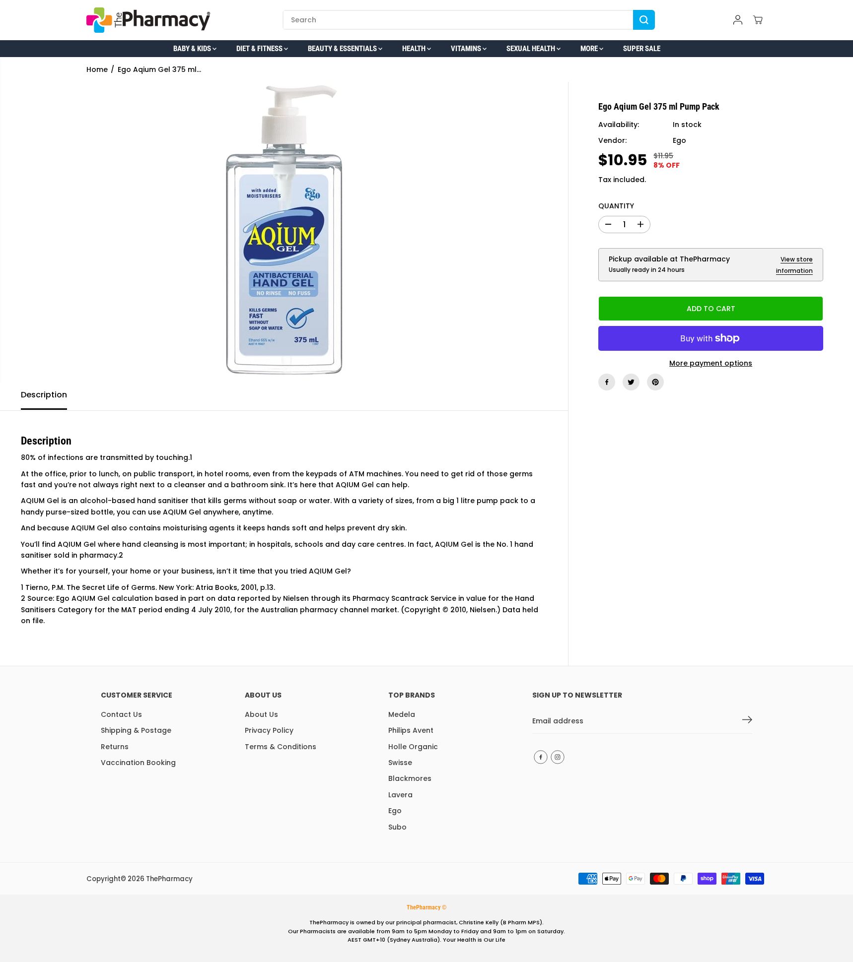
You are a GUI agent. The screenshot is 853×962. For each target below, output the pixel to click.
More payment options (710, 363)
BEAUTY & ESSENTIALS (343, 48)
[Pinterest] (655, 382)
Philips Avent (410, 730)
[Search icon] (644, 20)
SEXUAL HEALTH (531, 48)
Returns (115, 747)
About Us (261, 714)
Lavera (400, 795)
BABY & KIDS (193, 48)
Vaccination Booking (138, 763)
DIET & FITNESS (260, 48)
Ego (679, 140)
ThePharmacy (169, 879)
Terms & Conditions (280, 747)
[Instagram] (557, 757)
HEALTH (414, 48)
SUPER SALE (641, 48)
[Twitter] (631, 382)
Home (97, 69)
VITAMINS (467, 48)
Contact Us (121, 714)
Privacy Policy (269, 730)
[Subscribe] (747, 721)
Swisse (400, 763)
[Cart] (758, 20)
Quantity (616, 206)
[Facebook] (606, 382)
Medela (401, 714)
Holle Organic (413, 747)
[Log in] (738, 20)
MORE (589, 48)
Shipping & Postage (136, 730)
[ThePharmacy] (148, 20)
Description (44, 394)
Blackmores (409, 778)
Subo (397, 827)
